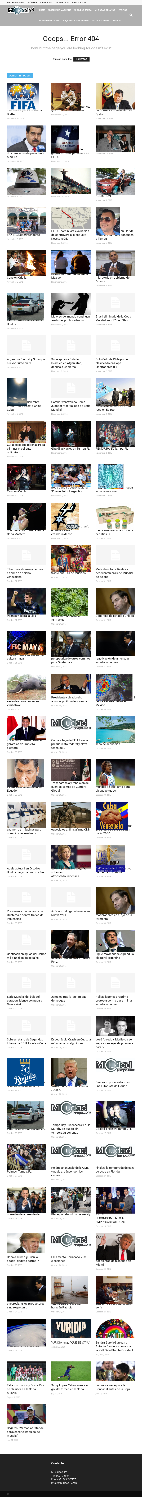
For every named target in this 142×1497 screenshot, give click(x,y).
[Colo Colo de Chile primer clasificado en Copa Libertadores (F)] (115, 345)
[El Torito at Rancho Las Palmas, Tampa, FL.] (26, 1157)
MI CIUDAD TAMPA (83, 10)
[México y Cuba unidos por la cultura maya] (26, 643)
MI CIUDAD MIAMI (100, 20)
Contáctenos (60, 2)
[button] (131, 15)
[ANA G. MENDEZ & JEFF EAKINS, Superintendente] (26, 220)
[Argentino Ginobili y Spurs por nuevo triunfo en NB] (26, 345)
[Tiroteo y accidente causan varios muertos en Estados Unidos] (26, 306)
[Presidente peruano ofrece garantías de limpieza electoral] (26, 728)
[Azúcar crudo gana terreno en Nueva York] (71, 897)
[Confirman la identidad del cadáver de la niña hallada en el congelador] (26, 1115)
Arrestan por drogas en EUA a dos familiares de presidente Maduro (26, 153)
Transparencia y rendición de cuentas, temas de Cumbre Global (70, 786)
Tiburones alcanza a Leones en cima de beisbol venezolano (25, 573)
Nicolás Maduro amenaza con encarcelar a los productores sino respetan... (26, 1303)
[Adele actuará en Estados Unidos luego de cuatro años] (26, 854)
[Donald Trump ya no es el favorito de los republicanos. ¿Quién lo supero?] (71, 1072)
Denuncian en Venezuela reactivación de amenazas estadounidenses (113, 658)
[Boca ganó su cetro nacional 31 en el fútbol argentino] (71, 475)
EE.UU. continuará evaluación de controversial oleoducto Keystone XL (70, 234)
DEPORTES (116, 20)
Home (42, 10)
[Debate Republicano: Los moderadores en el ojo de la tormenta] (115, 900)
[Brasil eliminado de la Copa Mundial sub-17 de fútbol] (115, 302)
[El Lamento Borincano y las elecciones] (71, 1240)
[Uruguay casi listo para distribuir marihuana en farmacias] (71, 602)
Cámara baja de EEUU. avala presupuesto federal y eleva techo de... (69, 744)
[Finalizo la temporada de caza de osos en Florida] (115, 1150)
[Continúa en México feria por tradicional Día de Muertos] (71, 558)
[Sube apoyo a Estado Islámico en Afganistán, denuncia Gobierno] (71, 345)
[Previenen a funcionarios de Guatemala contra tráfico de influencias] (26, 897)
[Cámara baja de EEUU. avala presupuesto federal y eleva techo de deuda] (71, 723)
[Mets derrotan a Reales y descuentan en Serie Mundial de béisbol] (115, 555)
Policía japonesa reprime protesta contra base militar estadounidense (114, 1000)
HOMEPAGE (81, 59)
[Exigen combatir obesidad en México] (71, 262)
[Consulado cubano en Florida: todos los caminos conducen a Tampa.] (115, 221)
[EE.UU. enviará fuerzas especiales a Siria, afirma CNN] (71, 815)
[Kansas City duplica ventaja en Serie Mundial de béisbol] (26, 1072)
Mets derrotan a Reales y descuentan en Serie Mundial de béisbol (114, 573)
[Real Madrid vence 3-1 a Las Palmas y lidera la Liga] (26, 601)
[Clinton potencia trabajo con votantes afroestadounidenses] (71, 857)
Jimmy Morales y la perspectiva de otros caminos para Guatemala (70, 658)
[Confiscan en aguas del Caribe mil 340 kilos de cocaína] (26, 940)
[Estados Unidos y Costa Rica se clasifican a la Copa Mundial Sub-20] (26, 1371)
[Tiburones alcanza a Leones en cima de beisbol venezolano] (26, 555)
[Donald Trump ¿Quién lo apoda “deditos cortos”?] (26, 1243)
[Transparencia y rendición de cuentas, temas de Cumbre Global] (71, 770)
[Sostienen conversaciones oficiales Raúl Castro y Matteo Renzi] (71, 944)
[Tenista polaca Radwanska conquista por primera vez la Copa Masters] (26, 516)
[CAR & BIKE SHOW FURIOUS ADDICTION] (115, 181)
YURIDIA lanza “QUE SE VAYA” (70, 1342)
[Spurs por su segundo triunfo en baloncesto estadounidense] (71, 516)
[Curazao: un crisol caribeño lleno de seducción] (115, 729)
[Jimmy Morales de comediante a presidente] (26, 1200)
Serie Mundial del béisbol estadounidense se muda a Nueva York (24, 1000)
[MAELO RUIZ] (115, 138)
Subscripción (46, 2)
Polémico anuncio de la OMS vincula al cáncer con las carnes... (70, 1171)
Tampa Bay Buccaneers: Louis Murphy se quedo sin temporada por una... (70, 1128)
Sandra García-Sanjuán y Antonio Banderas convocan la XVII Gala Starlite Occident (114, 1346)
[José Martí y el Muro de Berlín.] (71, 181)
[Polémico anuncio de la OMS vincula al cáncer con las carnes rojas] (71, 1150)
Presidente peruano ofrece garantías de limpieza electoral (24, 744)
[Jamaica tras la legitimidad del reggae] (71, 982)
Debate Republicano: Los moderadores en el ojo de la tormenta (114, 915)
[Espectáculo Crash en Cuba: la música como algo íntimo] (71, 1025)
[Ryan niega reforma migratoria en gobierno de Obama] (115, 263)
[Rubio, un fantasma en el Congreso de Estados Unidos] (115, 601)
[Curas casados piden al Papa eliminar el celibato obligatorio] (26, 432)
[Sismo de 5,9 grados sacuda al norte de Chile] (115, 477)
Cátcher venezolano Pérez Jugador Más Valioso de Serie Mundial (70, 405)
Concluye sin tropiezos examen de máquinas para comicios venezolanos (24, 829)
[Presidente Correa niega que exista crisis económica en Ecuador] (26, 773)
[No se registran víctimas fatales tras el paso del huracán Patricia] (71, 1290)
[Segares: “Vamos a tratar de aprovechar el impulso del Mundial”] (26, 1414)
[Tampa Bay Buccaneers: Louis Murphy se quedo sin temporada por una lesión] (71, 1108)
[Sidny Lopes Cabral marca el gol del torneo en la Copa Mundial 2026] (71, 1371)
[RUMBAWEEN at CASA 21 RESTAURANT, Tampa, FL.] (115, 434)
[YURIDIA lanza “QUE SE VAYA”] (71, 1328)
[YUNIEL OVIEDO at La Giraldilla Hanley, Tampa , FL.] (115, 1114)
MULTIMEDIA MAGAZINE (59, 10)
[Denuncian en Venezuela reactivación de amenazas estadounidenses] (115, 643)
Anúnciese (32, 2)
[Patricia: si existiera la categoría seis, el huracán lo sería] (115, 1290)
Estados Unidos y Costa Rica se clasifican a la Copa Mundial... (26, 1389)
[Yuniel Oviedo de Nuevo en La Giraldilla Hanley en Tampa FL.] (71, 434)
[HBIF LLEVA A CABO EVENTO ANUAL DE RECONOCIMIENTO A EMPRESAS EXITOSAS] (115, 1200)
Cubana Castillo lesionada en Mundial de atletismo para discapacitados (114, 786)
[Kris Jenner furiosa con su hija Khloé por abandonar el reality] (71, 1200)
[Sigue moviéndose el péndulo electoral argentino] (115, 941)
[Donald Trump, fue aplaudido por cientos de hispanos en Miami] (115, 1246)
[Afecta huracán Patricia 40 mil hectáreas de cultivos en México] (115, 687)
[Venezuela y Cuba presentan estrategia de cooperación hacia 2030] (115, 816)
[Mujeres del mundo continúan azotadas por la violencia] (71, 304)
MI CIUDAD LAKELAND (49, 20)
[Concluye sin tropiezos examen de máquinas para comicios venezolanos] (26, 815)
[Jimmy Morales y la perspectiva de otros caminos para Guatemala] (71, 644)
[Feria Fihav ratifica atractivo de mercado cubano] (115, 858)
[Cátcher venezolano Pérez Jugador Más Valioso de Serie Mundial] (71, 388)
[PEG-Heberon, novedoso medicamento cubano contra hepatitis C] (115, 516)
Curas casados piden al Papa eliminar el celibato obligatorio (26, 448)
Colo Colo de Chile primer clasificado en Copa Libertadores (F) (112, 363)
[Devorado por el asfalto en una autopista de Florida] (115, 1065)
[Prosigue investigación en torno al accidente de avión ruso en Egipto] (115, 392)
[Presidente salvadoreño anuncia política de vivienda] (71, 684)
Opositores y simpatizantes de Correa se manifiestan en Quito (114, 110)
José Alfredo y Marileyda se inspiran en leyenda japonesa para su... (114, 1043)
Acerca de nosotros (15, 2)
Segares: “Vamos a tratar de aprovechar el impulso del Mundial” (25, 1431)
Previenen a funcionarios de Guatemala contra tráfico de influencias (25, 915)
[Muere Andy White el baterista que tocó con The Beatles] (71, 97)
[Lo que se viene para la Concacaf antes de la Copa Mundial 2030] (115, 1371)
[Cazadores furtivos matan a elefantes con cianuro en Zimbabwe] (26, 687)
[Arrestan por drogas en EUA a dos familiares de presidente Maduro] (26, 138)
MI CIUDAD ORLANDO (105, 10)
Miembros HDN (79, 2)
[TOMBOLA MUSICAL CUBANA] (26, 181)
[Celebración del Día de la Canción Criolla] (26, 263)
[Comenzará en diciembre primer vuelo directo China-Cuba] (26, 392)
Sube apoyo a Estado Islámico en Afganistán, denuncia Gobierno (66, 363)
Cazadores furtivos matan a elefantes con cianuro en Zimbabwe (25, 701)
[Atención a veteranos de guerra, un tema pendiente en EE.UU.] (71, 139)
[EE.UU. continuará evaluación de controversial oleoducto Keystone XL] (71, 218)
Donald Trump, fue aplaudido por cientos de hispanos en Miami (114, 1260)
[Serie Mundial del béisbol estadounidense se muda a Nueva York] (26, 982)
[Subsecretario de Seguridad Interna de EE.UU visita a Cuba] (26, 1025)
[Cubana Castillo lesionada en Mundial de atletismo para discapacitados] (115, 772)
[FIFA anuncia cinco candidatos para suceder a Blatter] (26, 97)
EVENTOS (122, 10)
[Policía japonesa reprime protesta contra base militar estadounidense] (115, 982)
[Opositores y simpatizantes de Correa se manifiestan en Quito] (115, 96)
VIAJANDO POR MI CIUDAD (75, 20)
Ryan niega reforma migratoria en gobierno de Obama (113, 277)
